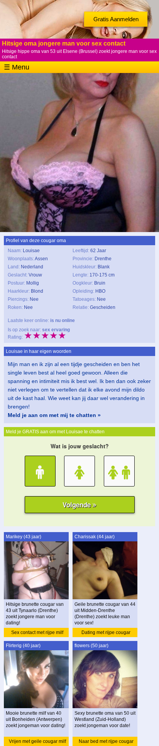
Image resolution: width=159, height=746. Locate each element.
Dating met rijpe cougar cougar (105, 633)
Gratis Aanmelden (116, 19)
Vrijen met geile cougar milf (37, 741)
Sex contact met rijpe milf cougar (37, 633)
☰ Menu (16, 67)
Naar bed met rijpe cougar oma (106, 742)
